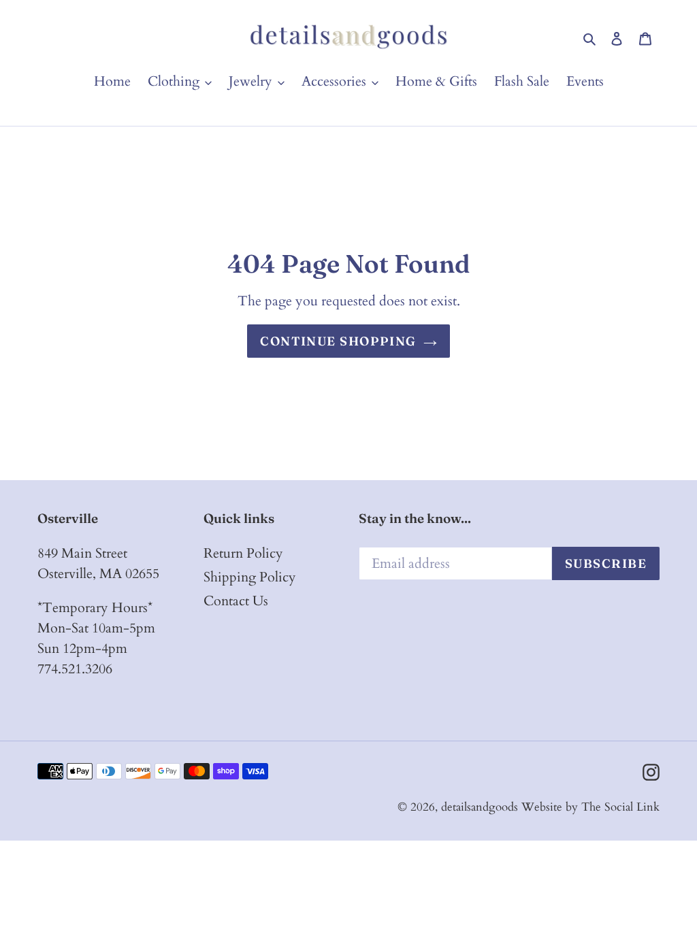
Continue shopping (338, 341)
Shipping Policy (250, 577)
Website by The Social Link (590, 807)
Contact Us (236, 601)
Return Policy (243, 553)
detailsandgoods (479, 807)
